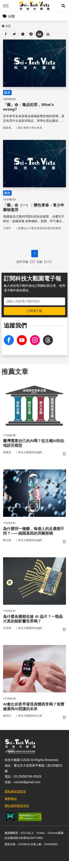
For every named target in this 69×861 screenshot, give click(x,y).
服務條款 (11, 798)
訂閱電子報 (34, 311)
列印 (48, 34)
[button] (63, 6)
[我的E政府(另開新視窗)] (10, 816)
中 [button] (39, 34)
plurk (22, 34)
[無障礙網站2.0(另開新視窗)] (30, 817)
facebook (6, 34)
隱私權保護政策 (15, 791)
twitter (14, 34)
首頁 (8, 26)
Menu (6, 6)
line (29, 34)
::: (3, 25)
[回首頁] (35, 6)
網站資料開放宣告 (17, 805)
